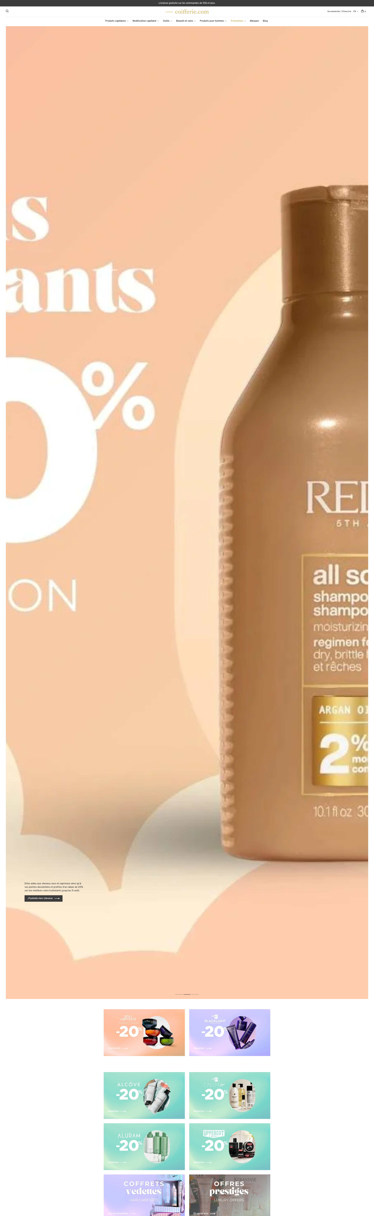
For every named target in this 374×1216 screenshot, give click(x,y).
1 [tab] (181, 991)
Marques (254, 21)
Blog (265, 21)
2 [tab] (189, 991)
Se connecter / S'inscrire (339, 11)
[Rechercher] (7, 11)
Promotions (237, 21)
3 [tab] (197, 991)
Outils (166, 21)
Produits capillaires (115, 21)
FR (354, 11)
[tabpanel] (187, 512)
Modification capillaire (144, 21)
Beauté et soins (184, 21)
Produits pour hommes (212, 21)
